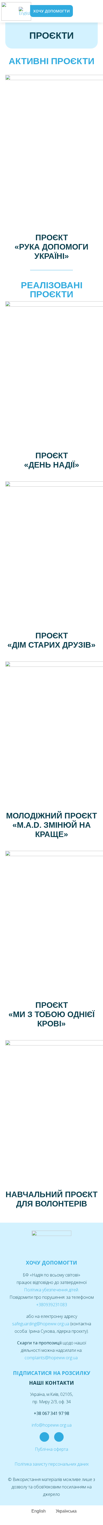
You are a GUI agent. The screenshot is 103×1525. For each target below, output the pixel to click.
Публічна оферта (51, 1449)
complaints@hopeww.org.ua (52, 1358)
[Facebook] (44, 1437)
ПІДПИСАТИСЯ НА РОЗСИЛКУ (51, 1373)
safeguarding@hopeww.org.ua (41, 1324)
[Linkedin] (59, 1437)
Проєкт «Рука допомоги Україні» (51, 246)
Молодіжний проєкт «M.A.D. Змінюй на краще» (51, 825)
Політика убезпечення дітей (51, 1290)
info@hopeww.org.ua (52, 1425)
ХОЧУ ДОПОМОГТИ (51, 1262)
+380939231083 (51, 1305)
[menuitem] (25, 11)
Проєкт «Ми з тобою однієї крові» (51, 1014)
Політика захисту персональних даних (52, 1464)
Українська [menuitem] (66, 1511)
